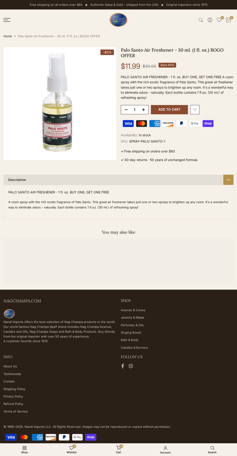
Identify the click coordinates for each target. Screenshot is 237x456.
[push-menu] (6, 20)
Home (7, 36)
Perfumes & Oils (132, 325)
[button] (195, 109)
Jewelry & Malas (132, 317)
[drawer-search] (200, 20)
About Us (10, 366)
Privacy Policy (13, 396)
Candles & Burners (134, 347)
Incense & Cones (133, 310)
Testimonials (12, 374)
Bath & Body (129, 340)
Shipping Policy (14, 389)
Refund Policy (13, 404)
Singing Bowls (131, 332)
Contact (9, 381)
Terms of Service (15, 411)
